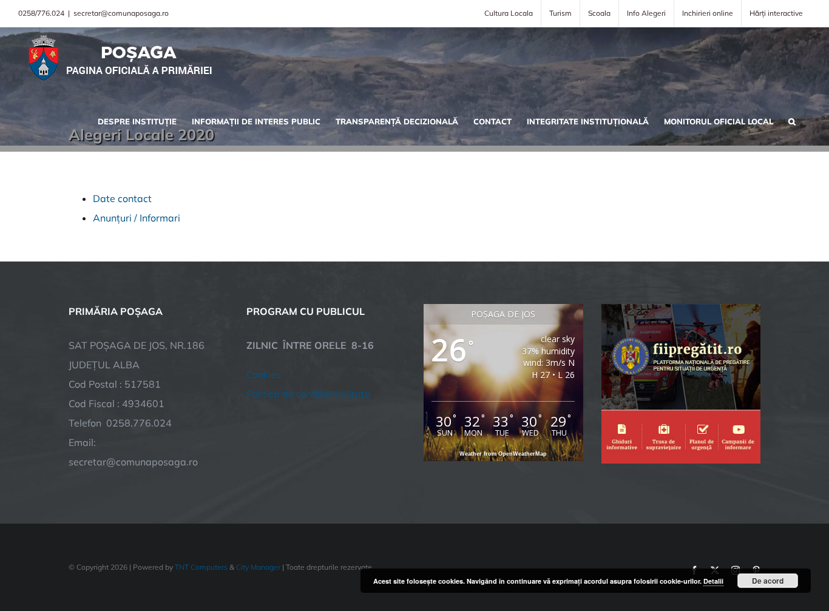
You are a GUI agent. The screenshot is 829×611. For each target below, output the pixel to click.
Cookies (263, 374)
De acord (767, 580)
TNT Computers (201, 567)
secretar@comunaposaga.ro (121, 13)
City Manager (258, 567)
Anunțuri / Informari (136, 218)
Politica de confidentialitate (308, 394)
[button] (792, 120)
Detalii (713, 581)
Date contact (122, 198)
